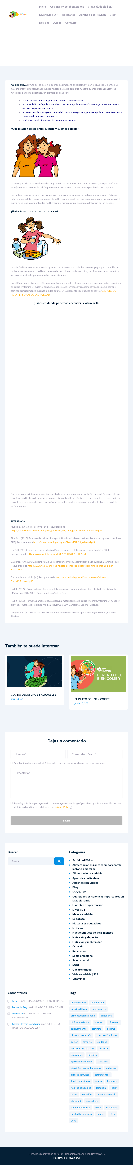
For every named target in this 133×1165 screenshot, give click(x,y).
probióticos (92, 1100)
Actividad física (79, 1009)
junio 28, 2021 (82, 703)
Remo (98, 1107)
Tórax (112, 1114)
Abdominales (97, 1002)
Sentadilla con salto (81, 1114)
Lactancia (101, 1087)
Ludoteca (78, 918)
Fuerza (98, 1081)
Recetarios (79, 951)
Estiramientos (102, 1074)
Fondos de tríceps (80, 1081)
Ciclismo (111, 1028)
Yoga (73, 1120)
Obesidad (78, 946)
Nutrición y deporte (85, 937)
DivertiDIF (79, 909)
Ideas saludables (83, 914)
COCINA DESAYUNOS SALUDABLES (33, 694)
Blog (75, 887)
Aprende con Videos (85, 882)
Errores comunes (80, 1074)
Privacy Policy (62, 806)
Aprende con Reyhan (85, 878)
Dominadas (77, 1054)
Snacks (100, 1114)
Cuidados (102, 1041)
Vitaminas (78, 978)
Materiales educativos (86, 923)
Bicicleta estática (80, 1022)
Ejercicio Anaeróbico (81, 1061)
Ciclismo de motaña (81, 1035)
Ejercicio (92, 1054)
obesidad (76, 1100)
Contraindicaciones (107, 1035)
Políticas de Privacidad (66, 1157)
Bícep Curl (114, 1022)
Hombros (112, 1081)
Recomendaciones (80, 1107)
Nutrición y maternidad (87, 941)
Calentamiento (79, 1028)
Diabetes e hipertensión (87, 904)
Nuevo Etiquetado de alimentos (92, 932)
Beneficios (106, 1015)
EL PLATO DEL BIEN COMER (92, 699)
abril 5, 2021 (17, 698)
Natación (87, 1094)
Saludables (112, 1107)
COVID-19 (79, 891)
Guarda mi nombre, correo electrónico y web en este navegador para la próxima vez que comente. (59, 763)
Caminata (96, 1028)
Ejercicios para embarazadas (86, 1068)
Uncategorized (82, 969)
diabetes (103, 1048)
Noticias (77, 928)
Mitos (74, 1094)
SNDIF (76, 964)
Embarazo (111, 1068)
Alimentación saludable (87, 873)
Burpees (99, 1022)
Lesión (114, 1087)
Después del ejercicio (82, 1048)
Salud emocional (82, 955)
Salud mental (80, 960)
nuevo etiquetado (106, 1094)
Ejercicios (103, 1061)
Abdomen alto (78, 1002)
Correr (74, 1041)
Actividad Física (82, 860)
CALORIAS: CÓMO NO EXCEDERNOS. (42, 1000)
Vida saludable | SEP (85, 974)
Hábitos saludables (81, 1087)
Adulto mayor (99, 1009)
